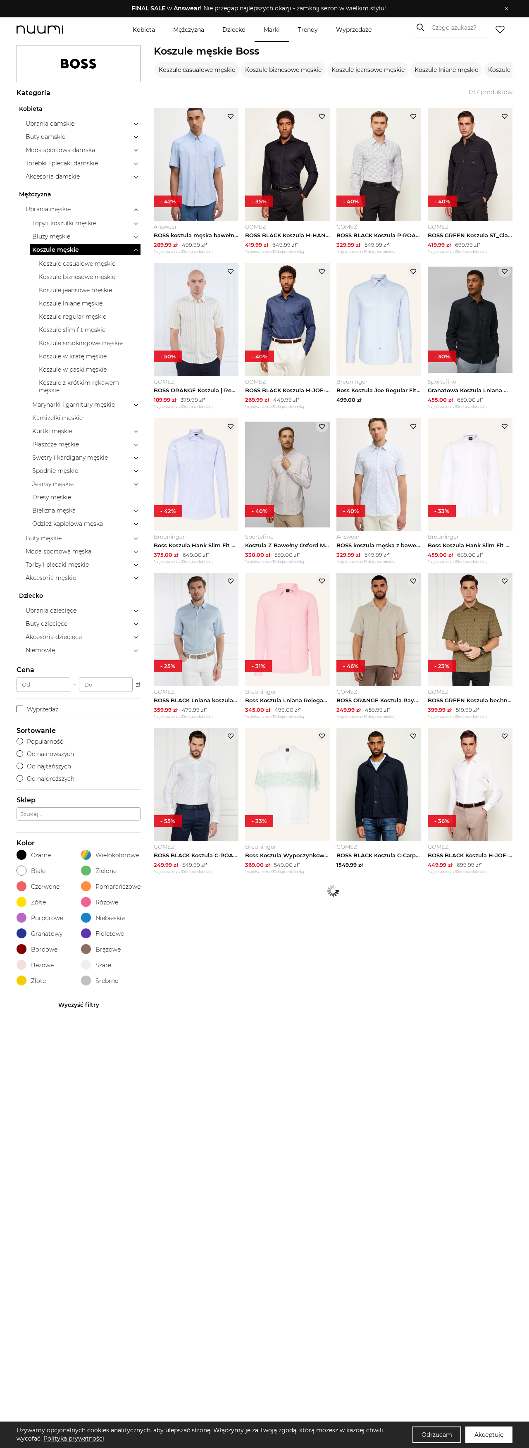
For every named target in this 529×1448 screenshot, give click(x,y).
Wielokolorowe (117, 855)
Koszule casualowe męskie (197, 70)
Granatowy (46, 934)
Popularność (45, 741)
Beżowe (42, 965)
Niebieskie (110, 918)
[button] (258, 8)
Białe (38, 871)
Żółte (38, 902)
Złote (38, 981)
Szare (103, 965)
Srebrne (106, 981)
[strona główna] (54, 29)
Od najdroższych (50, 778)
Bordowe (44, 949)
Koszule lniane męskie (446, 70)
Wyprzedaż (42, 709)
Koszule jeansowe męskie (368, 70)
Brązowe (108, 949)
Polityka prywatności (73, 1438)
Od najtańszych (49, 766)
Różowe (106, 902)
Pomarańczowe (118, 886)
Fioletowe (109, 934)
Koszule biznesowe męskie (283, 70)
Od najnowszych (50, 754)
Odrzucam (437, 1434)
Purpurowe (47, 918)
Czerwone (45, 886)
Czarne (41, 855)
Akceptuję (488, 1434)
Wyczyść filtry (78, 1005)
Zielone (106, 871)
